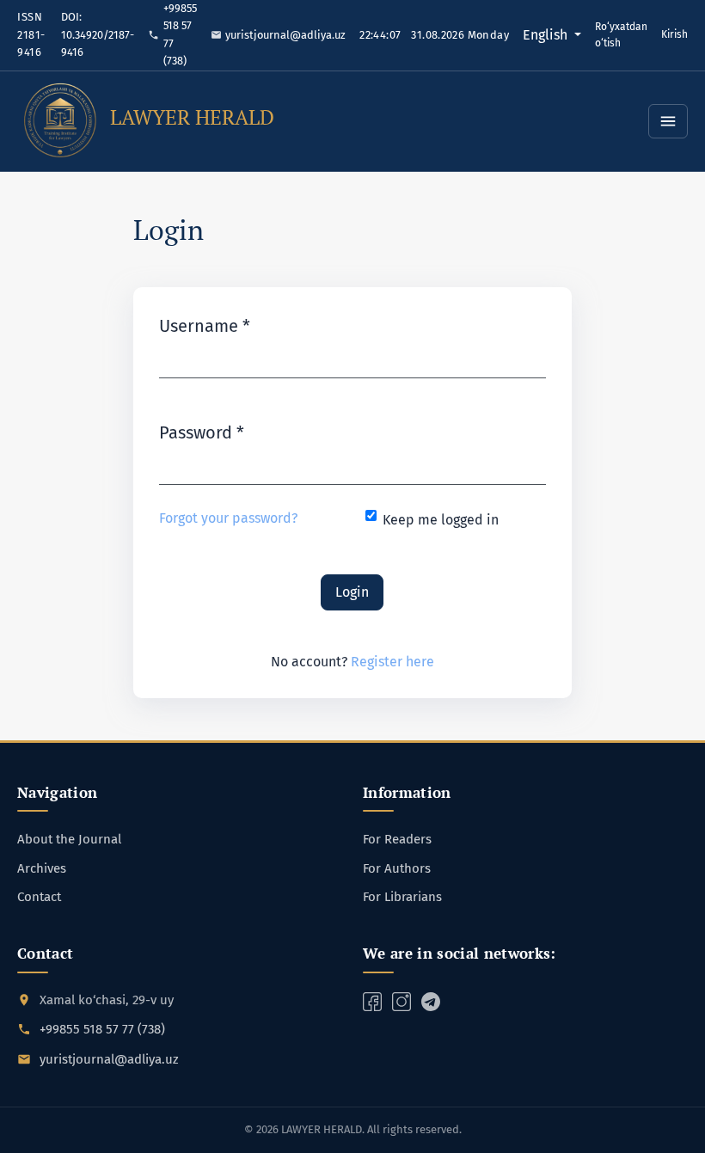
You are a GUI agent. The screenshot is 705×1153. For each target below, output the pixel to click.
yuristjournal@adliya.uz (284, 34)
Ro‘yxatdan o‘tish (621, 35)
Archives (41, 868)
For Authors (397, 868)
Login (352, 592)
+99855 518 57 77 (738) (179, 34)
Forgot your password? (228, 518)
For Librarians (402, 897)
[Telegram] (401, 1001)
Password (201, 432)
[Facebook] (372, 1001)
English (552, 34)
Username (204, 325)
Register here (392, 661)
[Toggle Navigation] (668, 121)
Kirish (674, 34)
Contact (39, 897)
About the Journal (69, 839)
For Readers (397, 839)
